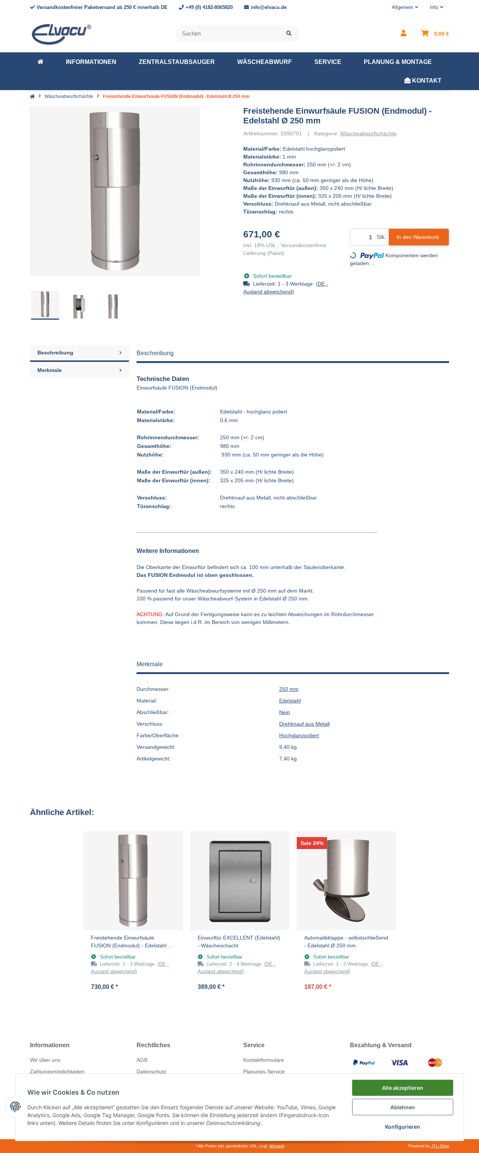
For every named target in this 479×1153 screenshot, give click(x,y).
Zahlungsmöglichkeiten (57, 1071)
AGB (142, 1060)
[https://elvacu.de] (40, 62)
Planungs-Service (264, 1071)
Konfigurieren (402, 1126)
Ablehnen (402, 1107)
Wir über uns (45, 1060)
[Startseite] (32, 96)
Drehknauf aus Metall (304, 724)
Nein (284, 712)
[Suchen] (288, 33)
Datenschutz (151, 1071)
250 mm (289, 689)
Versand (276, 1146)
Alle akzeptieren (402, 1088)
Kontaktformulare (263, 1060)
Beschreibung (55, 353)
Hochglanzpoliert (299, 735)
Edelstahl (290, 701)
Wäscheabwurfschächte (368, 133)
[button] (405, 7)
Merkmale (49, 370)
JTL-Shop (440, 1146)
